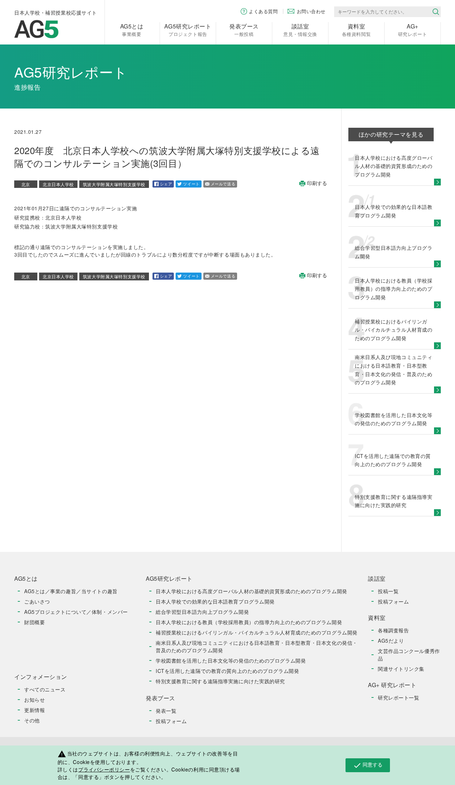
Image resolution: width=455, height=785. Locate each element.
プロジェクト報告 (187, 29)
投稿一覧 (388, 591)
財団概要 (34, 622)
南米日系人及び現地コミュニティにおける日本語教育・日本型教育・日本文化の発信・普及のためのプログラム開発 (257, 646)
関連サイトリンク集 (401, 668)
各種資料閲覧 (356, 29)
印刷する (317, 183)
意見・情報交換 (300, 29)
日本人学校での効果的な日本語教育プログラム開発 (215, 601)
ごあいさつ (37, 601)
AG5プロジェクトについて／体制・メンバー (76, 611)
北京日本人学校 (58, 184)
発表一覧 (166, 710)
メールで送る (223, 183)
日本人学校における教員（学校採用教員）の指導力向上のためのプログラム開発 (249, 622)
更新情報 (34, 709)
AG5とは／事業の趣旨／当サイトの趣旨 (71, 591)
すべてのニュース (44, 689)
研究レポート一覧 (398, 697)
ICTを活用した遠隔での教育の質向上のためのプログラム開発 (227, 670)
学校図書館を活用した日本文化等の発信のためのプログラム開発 (231, 660)
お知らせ (34, 699)
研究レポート (412, 29)
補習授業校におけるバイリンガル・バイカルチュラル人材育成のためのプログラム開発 (257, 632)
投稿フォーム (171, 721)
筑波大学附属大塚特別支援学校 (114, 184)
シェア (166, 183)
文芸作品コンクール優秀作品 (409, 654)
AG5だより (391, 640)
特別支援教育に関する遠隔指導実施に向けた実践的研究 (220, 681)
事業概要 (132, 29)
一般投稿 (244, 29)
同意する (367, 765)
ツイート (191, 183)
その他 (32, 720)
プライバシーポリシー (104, 769)
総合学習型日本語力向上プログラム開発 (202, 611)
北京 (25, 184)
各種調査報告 (393, 630)
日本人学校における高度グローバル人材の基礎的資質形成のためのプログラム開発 (251, 591)
